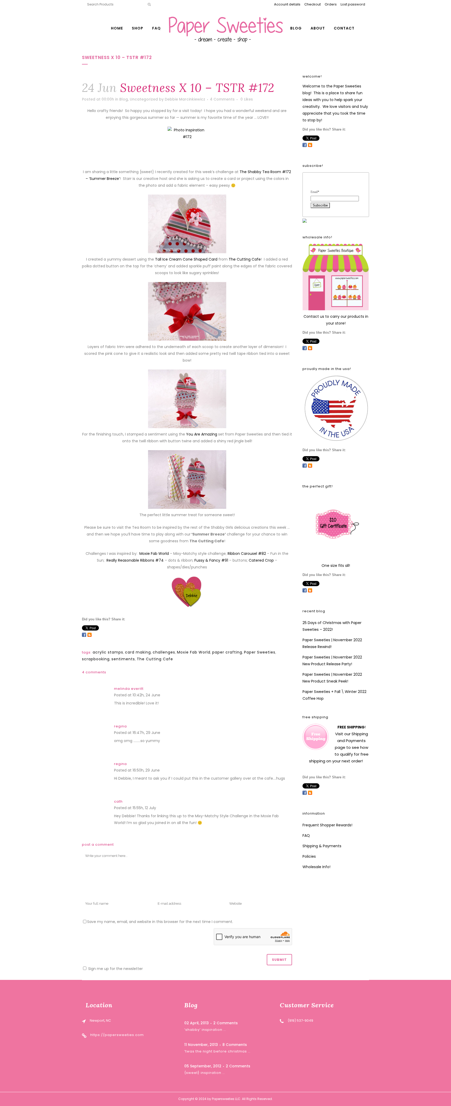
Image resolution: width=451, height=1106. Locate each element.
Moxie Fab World (154, 553)
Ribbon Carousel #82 (247, 553)
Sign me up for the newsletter (115, 968)
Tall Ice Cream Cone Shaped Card (186, 259)
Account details (287, 4)
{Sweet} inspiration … (204, 1072)
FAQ (306, 835)
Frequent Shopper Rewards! (327, 825)
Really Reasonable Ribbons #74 (135, 560)
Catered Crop (261, 560)
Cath (118, 801)
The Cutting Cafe (245, 259)
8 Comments (234, 1044)
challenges (164, 652)
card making (138, 652)
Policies (309, 856)
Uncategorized (144, 99)
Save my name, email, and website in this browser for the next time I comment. (160, 921)
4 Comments (222, 99)
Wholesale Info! (316, 866)
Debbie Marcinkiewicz (185, 99)
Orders (331, 4)
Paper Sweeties (259, 652)
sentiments (123, 659)
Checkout (312, 4)
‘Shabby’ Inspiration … (205, 1029)
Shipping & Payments (321, 846)
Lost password (353, 4)
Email (315, 192)
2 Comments (225, 1023)
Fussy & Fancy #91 (211, 560)
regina (120, 726)
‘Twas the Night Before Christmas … (217, 1051)
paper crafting (227, 652)
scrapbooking (96, 659)
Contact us (314, 316)
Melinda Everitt (129, 688)
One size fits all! (336, 565)
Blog (123, 99)
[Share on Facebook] (84, 635)
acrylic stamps (108, 652)
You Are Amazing (201, 434)
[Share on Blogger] (89, 635)
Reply (166, 695)
